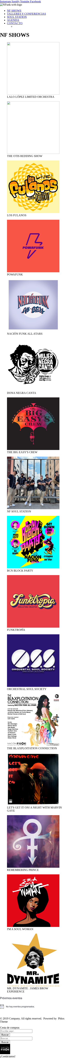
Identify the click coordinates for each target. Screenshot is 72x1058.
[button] (36, 1051)
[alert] (36, 1006)
